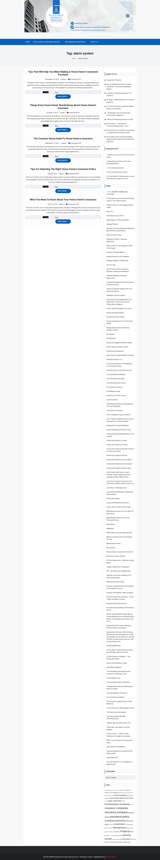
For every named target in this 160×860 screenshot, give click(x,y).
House (131, 804)
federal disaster (122, 792)
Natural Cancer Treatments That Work (119, 552)
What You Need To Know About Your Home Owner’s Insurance (63, 199)
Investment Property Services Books (119, 464)
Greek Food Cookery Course (116, 395)
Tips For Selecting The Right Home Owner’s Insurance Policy (63, 169)
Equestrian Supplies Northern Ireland (119, 343)
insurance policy (119, 816)
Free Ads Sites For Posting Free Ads (119, 370)
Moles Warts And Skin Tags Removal (119, 533)
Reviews (107, 835)
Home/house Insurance (114, 410)
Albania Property (112, 224)
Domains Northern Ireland (115, 317)
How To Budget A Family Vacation (118, 415)
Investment (119, 824)
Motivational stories (113, 543)
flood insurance (120, 795)
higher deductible (114, 801)
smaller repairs (116, 839)
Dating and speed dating (115, 313)
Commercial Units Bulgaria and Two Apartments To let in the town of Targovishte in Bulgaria (119, 302)
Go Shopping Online (113, 391)
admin (63, 79)
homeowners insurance (117, 804)
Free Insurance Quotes (116, 168)
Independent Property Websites (117, 425)
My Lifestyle (110, 548)
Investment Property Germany (117, 445)
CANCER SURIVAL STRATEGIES (117, 261)
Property (125, 831)
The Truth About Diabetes (115, 697)
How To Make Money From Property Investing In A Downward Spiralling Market (118, 86)
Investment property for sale (116, 440)
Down (110, 792)
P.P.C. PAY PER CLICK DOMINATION (118, 571)
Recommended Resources (75, 42)
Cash (117, 790)
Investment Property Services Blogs (119, 460)
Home (27, 42)
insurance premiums (115, 820)
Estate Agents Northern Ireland (46, 42)
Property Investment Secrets (116, 603)
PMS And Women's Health (115, 582)
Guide (106, 801)
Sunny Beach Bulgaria (113, 667)
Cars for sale (110, 265)
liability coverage (129, 824)
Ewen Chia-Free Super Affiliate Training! (120, 355)
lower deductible (109, 828)
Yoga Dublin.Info (112, 758)
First (113, 795)
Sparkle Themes (110, 857)
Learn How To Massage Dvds (116, 488)
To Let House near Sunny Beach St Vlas (120, 708)
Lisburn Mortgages (113, 498)
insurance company (116, 812)
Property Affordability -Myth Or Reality (119, 593)
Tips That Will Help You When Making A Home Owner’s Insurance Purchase (63, 73)
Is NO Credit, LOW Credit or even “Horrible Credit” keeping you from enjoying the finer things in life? (118, 474)
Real (131, 832)
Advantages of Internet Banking (117, 220)
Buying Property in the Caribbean (117, 256)
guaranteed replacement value (121, 798)
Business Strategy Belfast (115, 252)
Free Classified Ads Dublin (115, 379)
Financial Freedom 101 (114, 359)
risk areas (112, 835)
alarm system (107, 790)
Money (127, 828)
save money (118, 835)
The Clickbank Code (113, 678)
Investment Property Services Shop (118, 468)
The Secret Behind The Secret (116, 693)
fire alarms (128, 792)
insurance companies (116, 808)
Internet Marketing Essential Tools (118, 430)
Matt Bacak (110, 524)
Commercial (121, 790)
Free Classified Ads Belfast (115, 374)
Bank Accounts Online (114, 235)
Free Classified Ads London (117, 172)
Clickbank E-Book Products (115, 295)
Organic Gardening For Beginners (118, 567)
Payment (111, 831)
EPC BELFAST (111, 338)
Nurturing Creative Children (115, 556)
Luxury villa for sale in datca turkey (118, 507)
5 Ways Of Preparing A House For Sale (119, 119)
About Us (94, 42)
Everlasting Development (115, 351)
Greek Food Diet (112, 400)
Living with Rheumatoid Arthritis (117, 503)
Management (119, 827)
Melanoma (110, 528)
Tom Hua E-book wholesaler (116, 712)
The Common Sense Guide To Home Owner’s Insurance (63, 138)
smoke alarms (126, 839)
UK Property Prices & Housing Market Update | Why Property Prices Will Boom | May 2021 (120, 139)
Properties (117, 831)
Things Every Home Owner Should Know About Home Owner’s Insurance (63, 106)
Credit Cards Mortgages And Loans (118, 308)
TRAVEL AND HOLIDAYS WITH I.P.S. (118, 723)
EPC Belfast (110, 334)
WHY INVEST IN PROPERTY (115, 747)
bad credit (113, 790)
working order (126, 842)
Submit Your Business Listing (116, 663)
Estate (115, 793)
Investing (111, 824)
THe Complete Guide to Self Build (118, 682)
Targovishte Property (113, 80)
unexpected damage (116, 842)
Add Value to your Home (115, 216)
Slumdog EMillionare (113, 646)
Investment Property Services (116, 455)
